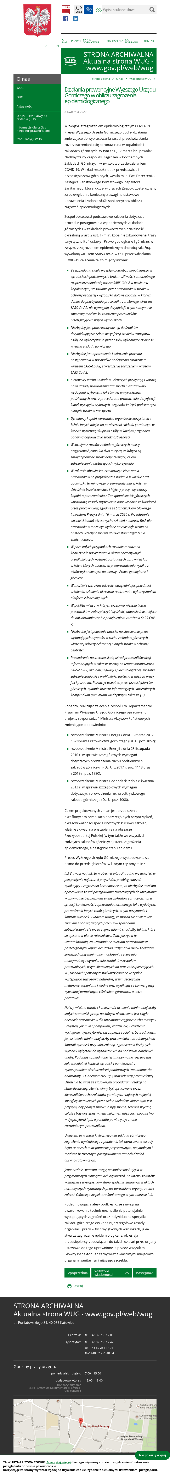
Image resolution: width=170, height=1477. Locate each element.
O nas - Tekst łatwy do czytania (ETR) (32, 117)
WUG (20, 88)
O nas (119, 79)
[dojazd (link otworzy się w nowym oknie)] (85, 1425)
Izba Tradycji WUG (29, 139)
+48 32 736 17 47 (101, 1342)
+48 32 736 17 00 (101, 1335)
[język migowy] (88, 9)
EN (57, 46)
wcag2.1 (78, 9)
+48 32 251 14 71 (101, 1348)
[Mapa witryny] (98, 9)
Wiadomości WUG (140, 79)
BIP (65, 9)
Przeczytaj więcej (58, 1462)
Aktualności (25, 106)
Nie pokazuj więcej (152, 1455)
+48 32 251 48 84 (102, 1353)
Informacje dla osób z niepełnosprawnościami (33, 128)
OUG (20, 97)
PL (46, 46)
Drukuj (78, 1286)
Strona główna (101, 79)
